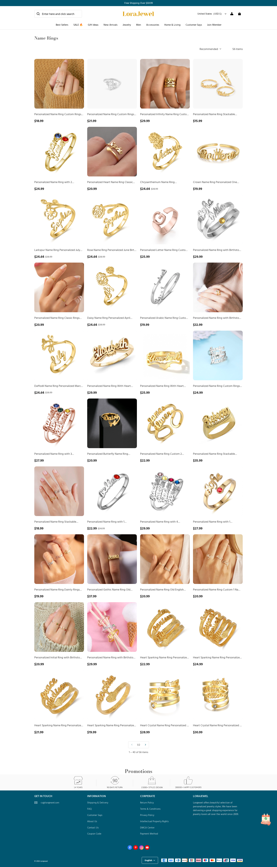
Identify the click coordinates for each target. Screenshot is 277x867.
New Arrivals (111, 25)
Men (138, 25)
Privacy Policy (147, 815)
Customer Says (194, 25)
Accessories (152, 25)
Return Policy (147, 802)
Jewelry (127, 25)
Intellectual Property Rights (154, 821)
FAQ (89, 809)
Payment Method (149, 833)
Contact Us (93, 827)
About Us (92, 821)
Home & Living (172, 25)
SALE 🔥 (78, 25)
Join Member (214, 25)
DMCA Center (147, 827)
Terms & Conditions (150, 809)
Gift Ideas (93, 25)
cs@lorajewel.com (50, 802)
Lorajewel (44, 861)
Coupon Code (94, 833)
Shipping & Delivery (97, 802)
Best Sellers (62, 25)
